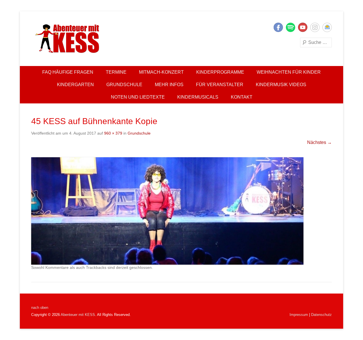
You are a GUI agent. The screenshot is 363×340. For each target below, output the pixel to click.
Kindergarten (75, 84)
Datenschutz (321, 315)
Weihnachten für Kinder (289, 72)
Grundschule (124, 84)
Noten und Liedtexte (138, 97)
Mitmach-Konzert (161, 72)
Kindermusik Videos (281, 84)
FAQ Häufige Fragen (67, 72)
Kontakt (241, 97)
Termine (116, 72)
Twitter (290, 27)
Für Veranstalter (219, 84)
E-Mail (327, 27)
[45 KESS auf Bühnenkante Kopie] (181, 211)
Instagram (315, 27)
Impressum (299, 315)
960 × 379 (113, 133)
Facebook (278, 27)
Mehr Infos (169, 84)
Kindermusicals (197, 97)
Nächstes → (319, 142)
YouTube (302, 27)
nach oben (39, 307)
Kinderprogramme (220, 72)
